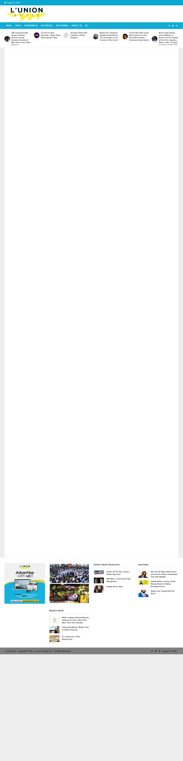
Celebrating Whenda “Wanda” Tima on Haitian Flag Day (75, 628)
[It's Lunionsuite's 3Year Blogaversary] (54, 638)
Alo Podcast (47, 25)
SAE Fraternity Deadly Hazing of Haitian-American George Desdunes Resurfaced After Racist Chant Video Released (20, 39)
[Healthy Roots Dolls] (99, 589)
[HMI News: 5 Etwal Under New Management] (99, 580)
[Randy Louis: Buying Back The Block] (143, 593)
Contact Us (76, 25)
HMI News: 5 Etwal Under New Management (118, 580)
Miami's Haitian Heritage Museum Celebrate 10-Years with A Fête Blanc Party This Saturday (75, 620)
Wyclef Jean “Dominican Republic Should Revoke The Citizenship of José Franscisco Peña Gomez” (109, 36)
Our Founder (62, 25)
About (9, 25)
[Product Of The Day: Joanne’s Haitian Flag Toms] (99, 572)
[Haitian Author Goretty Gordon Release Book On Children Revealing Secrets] (143, 582)
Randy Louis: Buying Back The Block (162, 592)
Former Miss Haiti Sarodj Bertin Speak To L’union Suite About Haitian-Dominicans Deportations (139, 36)
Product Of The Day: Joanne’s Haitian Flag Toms (118, 573)
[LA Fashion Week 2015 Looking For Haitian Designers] (66, 35)
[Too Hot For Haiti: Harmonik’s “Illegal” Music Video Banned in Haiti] (37, 35)
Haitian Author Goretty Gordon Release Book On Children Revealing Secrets (163, 584)
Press (18, 25)
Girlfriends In (30, 25)
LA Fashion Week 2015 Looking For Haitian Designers (78, 35)
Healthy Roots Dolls (114, 586)
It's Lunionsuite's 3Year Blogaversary (71, 637)
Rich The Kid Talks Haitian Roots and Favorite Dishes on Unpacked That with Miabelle (164, 574)
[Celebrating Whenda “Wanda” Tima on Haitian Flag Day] (54, 629)
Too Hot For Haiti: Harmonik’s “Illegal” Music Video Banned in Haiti (51, 35)
